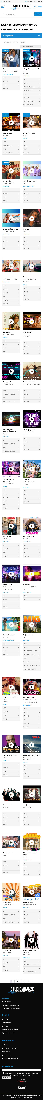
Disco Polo (26, 76)
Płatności (5, 1026)
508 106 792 (6, 1)
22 (28, 981)
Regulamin (6, 1052)
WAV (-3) (5, 88)
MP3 (4, 78)
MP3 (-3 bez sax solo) (30, 651)
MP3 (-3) (5, 81)
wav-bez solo (28, 105)
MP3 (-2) (25, 145)
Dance (25, 592)
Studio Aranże (10, 1095)
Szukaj (38, 14)
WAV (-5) (26, 874)
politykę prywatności (25, 1075)
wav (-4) (5, 304)
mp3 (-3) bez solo (29, 87)
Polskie (5, 138)
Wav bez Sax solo (9, 401)
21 (25, 981)
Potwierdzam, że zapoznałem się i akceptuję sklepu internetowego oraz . (20, 1074)
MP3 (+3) (26, 193)
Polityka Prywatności (9, 1048)
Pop (4, 74)
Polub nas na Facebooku (12, 1008)
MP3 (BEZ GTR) (7, 145)
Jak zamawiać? (7, 1023)
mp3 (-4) (5, 293)
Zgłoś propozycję (8, 1033)
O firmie (5, 1045)
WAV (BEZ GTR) (7, 153)
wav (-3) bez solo (29, 101)
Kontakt (5, 1019)
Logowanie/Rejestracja (10, 1058)
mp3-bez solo (28, 90)
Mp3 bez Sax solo (9, 394)
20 (22, 981)
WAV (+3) (26, 200)
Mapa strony (6, 1055)
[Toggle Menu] (40, 7)
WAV (4, 85)
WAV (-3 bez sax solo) (30, 665)
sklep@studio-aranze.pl (34, 1)
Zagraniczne (9, 74)
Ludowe (25, 138)
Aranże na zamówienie (10, 1029)
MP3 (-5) (25, 867)
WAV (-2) (26, 153)
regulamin (35, 1073)
